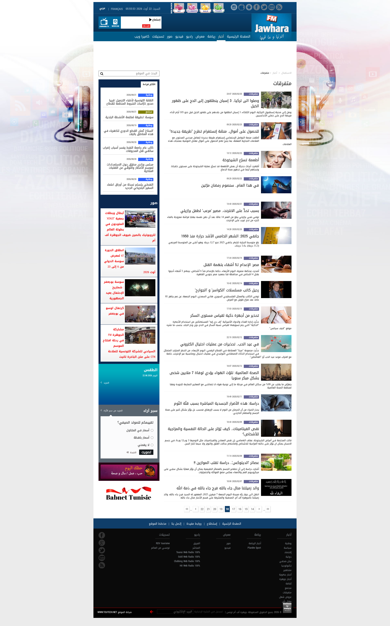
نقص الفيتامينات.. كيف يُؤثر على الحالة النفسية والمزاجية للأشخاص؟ (213, 431)
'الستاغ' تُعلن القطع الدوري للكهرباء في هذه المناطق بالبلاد (128, 132)
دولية (288, 557)
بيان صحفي (285, 561)
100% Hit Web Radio (190, 565)
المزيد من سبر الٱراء (113, 411)
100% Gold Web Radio (189, 557)
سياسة (287, 548)
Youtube (102, 558)
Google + (102, 543)
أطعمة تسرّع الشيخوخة (240, 160)
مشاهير (287, 570)
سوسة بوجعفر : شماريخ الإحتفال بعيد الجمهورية (114, 290)
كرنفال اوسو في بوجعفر (115, 310)
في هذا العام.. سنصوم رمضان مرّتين (230, 185)
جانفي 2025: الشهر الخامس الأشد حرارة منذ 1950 (220, 236)
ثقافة (288, 583)
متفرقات (253, 94)
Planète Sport (254, 548)
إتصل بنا (175, 524)
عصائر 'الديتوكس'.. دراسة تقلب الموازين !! (226, 462)
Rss (102, 565)
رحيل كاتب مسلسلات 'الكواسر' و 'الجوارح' (227, 290)
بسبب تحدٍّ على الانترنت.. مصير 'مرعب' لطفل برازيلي (219, 210)
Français (117, 9)
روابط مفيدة (194, 524)
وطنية (149, 95)
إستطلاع (211, 524)
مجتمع (149, 112)
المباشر (196, 548)
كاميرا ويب (141, 36)
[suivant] (195, 509)
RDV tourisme (163, 543)
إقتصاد (287, 552)
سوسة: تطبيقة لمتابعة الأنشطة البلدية (129, 117)
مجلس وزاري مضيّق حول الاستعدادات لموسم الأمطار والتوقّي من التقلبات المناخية (130, 168)
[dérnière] (187, 509)
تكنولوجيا (286, 565)
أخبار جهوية (285, 574)
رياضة (211, 36)
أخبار (221, 36)
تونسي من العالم (160, 548)
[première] (268, 509)
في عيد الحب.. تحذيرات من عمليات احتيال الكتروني (219, 344)
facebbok (102, 535)
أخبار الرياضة (255, 543)
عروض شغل (285, 597)
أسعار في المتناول (137, 430)
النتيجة (133, 452)
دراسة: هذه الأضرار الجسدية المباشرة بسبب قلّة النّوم (216, 403)
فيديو (179, 36)
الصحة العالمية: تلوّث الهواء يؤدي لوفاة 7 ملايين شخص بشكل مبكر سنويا (214, 375)
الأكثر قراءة (149, 84)
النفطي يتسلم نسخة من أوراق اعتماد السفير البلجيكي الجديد (130, 186)
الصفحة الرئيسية (238, 36)
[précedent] (259, 509)
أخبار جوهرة (285, 579)
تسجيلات (158, 36)
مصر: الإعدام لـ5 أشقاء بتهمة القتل (231, 264)
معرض (200, 36)
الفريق (196, 543)
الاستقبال (286, 73)
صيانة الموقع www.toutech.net (115, 612)
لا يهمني (143, 445)
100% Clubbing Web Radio (187, 561)
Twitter (102, 550)
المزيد (106, 383)
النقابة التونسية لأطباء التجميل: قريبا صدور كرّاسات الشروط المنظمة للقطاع (129, 102)
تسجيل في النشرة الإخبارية (208, 611)
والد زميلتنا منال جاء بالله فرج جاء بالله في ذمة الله (218, 488)
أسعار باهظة (141, 437)
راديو (189, 36)
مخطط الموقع (157, 524)
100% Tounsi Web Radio (188, 552)
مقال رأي (286, 601)
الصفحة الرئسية (231, 524)
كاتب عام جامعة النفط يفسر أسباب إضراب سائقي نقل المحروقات (128, 149)
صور (169, 36)
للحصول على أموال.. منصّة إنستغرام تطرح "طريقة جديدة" (214, 131)
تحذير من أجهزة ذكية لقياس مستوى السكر (224, 315)
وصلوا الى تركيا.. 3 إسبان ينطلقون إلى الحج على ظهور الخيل (215, 103)
